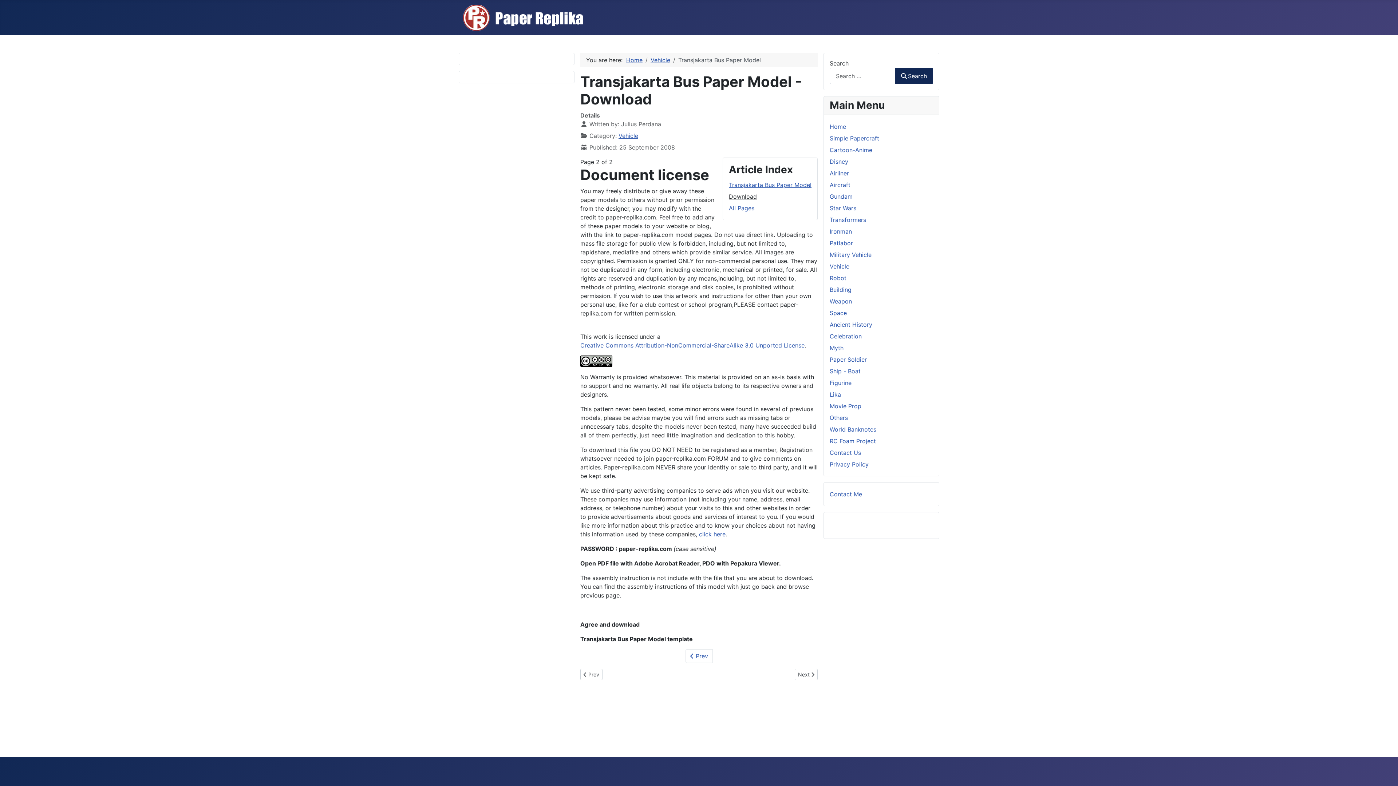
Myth (837, 348)
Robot (838, 278)
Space (838, 313)
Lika (835, 394)
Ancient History (851, 324)
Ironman (841, 231)
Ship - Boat (845, 371)
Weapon (841, 301)
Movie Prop (845, 406)
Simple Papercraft (854, 138)
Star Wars (843, 208)
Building (841, 289)
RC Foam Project (853, 441)
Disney (839, 161)
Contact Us (845, 452)
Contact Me (846, 494)
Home (838, 126)
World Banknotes (853, 429)
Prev (701, 656)
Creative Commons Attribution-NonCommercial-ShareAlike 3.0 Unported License (692, 345)
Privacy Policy (849, 464)
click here (712, 534)
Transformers (848, 219)
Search (839, 63)
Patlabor (841, 243)
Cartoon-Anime (851, 150)
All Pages (741, 208)
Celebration (846, 336)
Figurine (841, 382)
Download (743, 196)
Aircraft (840, 184)
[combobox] (862, 76)
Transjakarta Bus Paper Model (770, 184)
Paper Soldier (848, 359)
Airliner (839, 173)
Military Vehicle (851, 254)
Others (839, 417)
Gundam (841, 196)
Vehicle (628, 135)
